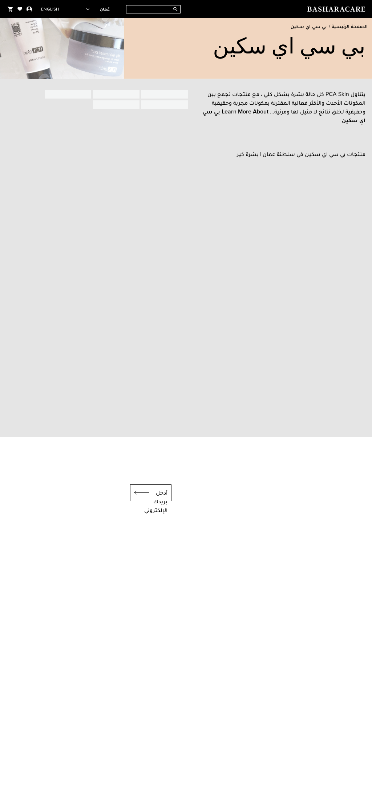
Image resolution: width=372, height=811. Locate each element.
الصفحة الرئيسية (350, 26)
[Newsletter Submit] (139, 492)
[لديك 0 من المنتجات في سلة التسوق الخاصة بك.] (10, 9)
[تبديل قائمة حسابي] (29, 9)
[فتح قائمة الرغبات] (20, 9)
